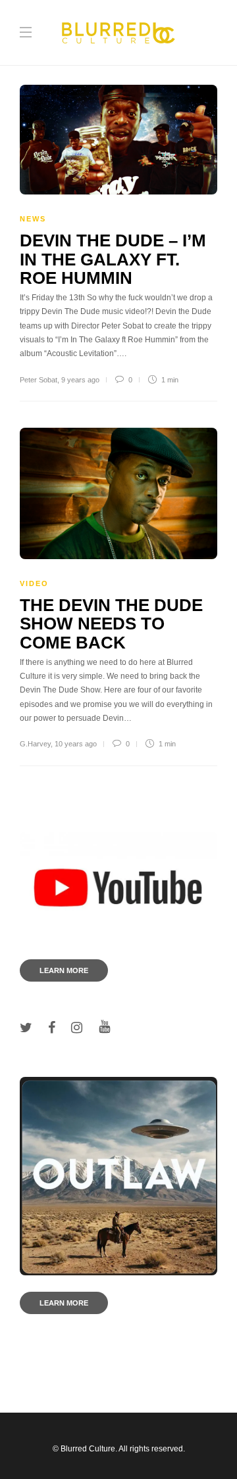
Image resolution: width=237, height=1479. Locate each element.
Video (34, 583)
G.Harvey (35, 744)
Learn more (64, 970)
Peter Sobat (38, 380)
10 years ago (76, 744)
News (33, 219)
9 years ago (80, 380)
